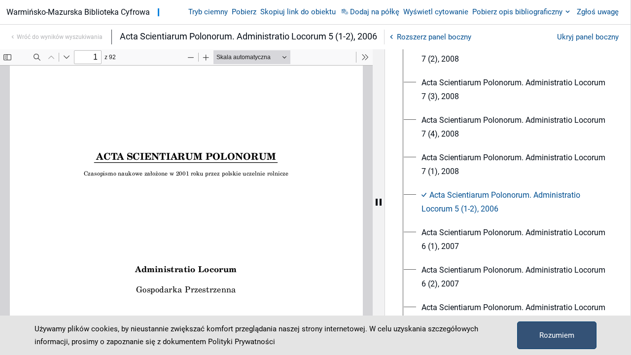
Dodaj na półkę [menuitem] (374, 11)
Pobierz (244, 11)
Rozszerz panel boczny (434, 37)
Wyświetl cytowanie (435, 11)
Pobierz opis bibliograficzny (517, 11)
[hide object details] (379, 202)
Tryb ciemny (208, 11)
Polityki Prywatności (241, 341)
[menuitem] (513, 52)
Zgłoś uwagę (598, 11)
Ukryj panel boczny (588, 37)
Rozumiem (556, 335)
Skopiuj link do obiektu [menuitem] (298, 11)
